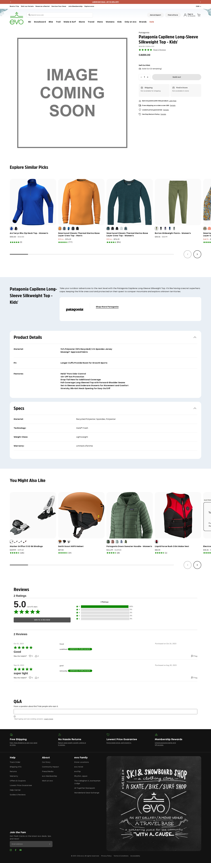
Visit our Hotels (27, 6)
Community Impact (50, 767)
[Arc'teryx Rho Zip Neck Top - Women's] (33, 202)
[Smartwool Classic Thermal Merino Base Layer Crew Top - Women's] (129, 202)
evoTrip (77, 771)
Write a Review (42, 620)
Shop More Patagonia (107, 307)
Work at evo (47, 781)
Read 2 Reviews (159, 50)
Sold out (177, 77)
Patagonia (144, 33)
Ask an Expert (155, 15)
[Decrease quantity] (141, 77)
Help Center (15, 790)
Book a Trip (14, 6)
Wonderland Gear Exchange (86, 793)
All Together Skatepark (84, 788)
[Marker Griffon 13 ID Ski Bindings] (33, 515)
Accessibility (135, 856)
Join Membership (75, 6)
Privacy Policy (106, 856)
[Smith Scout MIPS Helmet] (81, 515)
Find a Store (173, 15)
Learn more (48, 719)
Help (13, 758)
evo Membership (49, 776)
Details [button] (172, 105)
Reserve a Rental (43, 6)
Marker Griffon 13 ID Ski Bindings (26, 546)
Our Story (46, 762)
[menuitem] (29, 22)
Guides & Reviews (18, 795)
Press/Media (47, 771)
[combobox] (60, 15)
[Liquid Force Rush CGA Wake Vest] (178, 515)
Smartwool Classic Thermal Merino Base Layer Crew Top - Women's (127, 234)
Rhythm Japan (80, 776)
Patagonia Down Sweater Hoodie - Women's (129, 546)
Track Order (15, 762)
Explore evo (89, 6)
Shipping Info (15, 767)
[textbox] (105, 711)
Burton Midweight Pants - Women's (173, 233)
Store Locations (81, 762)
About (46, 758)
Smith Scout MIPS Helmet (71, 546)
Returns (13, 771)
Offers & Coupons (18, 781)
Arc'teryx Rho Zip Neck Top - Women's (29, 233)
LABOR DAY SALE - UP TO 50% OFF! (105, 2)
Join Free (172, 101)
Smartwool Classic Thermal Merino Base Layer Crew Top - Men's (79, 234)
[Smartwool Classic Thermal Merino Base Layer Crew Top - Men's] (81, 202)
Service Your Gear (59, 6)
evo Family (81, 758)
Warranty (14, 776)
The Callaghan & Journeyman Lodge (87, 782)
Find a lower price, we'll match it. (118, 743)
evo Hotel (78, 767)
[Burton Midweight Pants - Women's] (178, 202)
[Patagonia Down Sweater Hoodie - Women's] (129, 515)
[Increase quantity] (148, 77)
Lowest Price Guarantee (21, 785)
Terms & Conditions (121, 856)
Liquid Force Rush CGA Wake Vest (172, 546)
